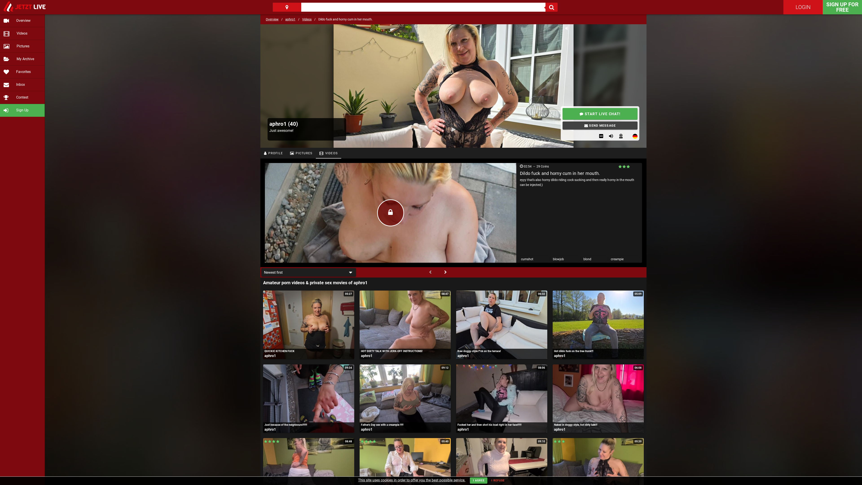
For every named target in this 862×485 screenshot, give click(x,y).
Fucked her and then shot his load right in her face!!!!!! (489, 424)
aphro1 (290, 19)
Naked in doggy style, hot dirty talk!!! (575, 424)
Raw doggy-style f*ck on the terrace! (479, 351)
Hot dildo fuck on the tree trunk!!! (573, 351)
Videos (307, 19)
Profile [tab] (275, 153)
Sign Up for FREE (842, 7)
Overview (272, 19)
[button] (308, 272)
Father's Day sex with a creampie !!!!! (382, 424)
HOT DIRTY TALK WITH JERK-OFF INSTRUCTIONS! (391, 351)
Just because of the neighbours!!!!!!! (285, 424)
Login (803, 7)
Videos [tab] (331, 153)
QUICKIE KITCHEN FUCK (279, 351)
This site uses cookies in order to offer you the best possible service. (411, 480)
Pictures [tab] (303, 153)
